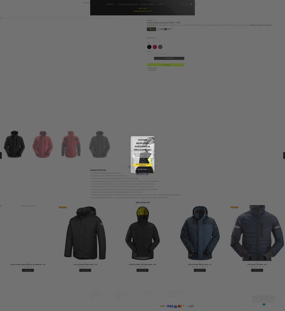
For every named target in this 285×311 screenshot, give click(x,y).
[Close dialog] (152, 138)
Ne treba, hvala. (142, 169)
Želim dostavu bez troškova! (142, 165)
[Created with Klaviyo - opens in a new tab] (142, 174)
